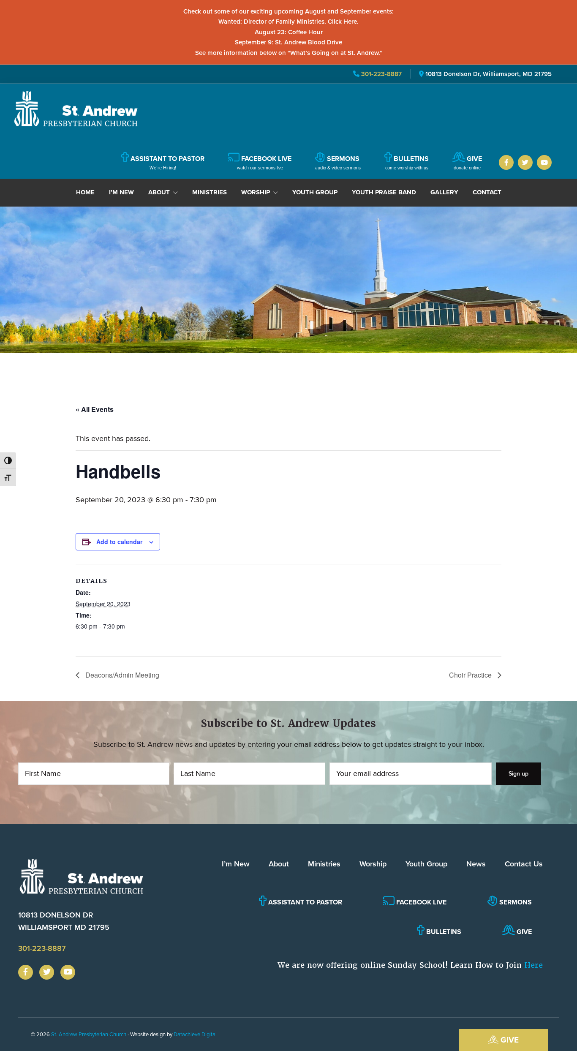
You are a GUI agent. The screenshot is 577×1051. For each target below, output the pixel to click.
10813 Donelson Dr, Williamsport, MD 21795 (488, 74)
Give (508, 1040)
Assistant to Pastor (304, 902)
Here (533, 965)
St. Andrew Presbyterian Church (88, 1034)
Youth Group (426, 863)
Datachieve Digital (195, 1034)
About (279, 863)
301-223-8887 (380, 74)
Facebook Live (420, 902)
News (476, 863)
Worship (372, 863)
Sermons (515, 902)
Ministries (324, 863)
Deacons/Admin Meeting (121, 675)
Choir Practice (471, 675)
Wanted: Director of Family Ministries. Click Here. (288, 21)
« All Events (95, 409)
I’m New (236, 863)
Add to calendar (119, 541)
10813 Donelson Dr (63, 921)
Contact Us (524, 863)
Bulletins (443, 932)
